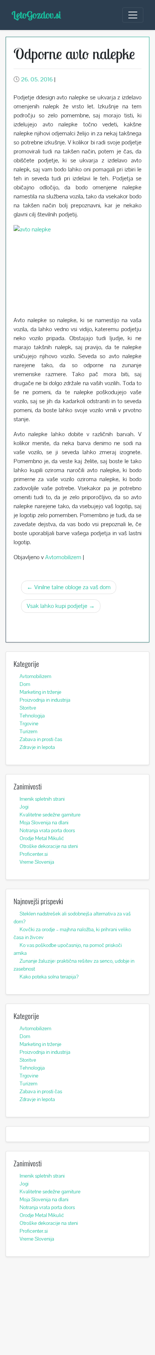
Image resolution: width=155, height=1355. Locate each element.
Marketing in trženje (40, 692)
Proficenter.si (34, 854)
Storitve (28, 707)
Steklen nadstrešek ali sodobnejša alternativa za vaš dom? (72, 917)
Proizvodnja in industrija (45, 699)
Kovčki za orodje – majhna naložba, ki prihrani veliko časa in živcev (72, 933)
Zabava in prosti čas (41, 739)
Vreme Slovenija (37, 861)
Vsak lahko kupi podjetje (57, 606)
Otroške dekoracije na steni (49, 846)
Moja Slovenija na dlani (44, 822)
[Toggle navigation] (132, 15)
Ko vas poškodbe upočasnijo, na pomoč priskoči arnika (68, 949)
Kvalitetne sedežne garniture (50, 814)
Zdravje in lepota (37, 747)
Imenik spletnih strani (42, 798)
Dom (25, 684)
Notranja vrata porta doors (47, 830)
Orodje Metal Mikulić (42, 838)
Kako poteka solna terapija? (49, 976)
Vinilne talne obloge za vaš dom (72, 587)
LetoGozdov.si (36, 15)
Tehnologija (32, 715)
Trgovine (29, 723)
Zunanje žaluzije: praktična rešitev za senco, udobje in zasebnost (74, 964)
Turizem (28, 731)
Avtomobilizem (63, 557)
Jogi (24, 806)
